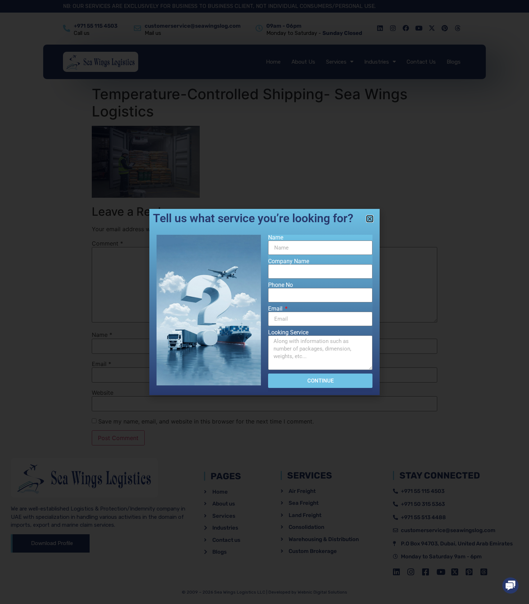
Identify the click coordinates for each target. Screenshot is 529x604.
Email (276, 309)
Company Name (288, 261)
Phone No (280, 285)
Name (275, 238)
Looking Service (288, 332)
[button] (510, 585)
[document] (264, 302)
